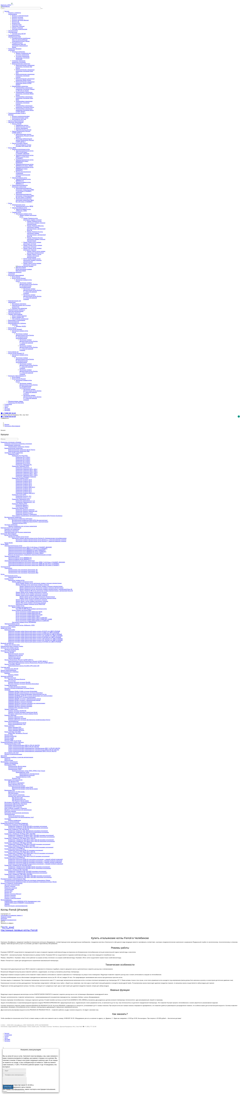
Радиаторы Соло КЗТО (19, 494)
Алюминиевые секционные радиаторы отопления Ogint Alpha (24, 98)
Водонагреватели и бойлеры (17, 323)
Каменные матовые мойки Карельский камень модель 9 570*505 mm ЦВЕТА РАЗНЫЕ (34, 641)
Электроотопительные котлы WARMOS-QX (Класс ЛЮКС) (24, 164)
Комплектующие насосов (23, 129)
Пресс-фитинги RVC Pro (15, 784)
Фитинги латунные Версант (20, 20)
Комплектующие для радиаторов (14, 301)
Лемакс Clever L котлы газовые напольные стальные (32, 601)
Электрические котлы (18, 204)
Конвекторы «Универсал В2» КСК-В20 (16, 870)
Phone (5, 1091)
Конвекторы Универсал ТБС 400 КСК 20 (16, 829)
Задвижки (7, 689)
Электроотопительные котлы (21, 149)
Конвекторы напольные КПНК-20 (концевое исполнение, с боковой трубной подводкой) (35, 861)
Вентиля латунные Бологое (16, 679)
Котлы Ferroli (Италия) (19, 278)
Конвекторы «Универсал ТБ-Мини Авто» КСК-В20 (19, 845)
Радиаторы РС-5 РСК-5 (23, 463)
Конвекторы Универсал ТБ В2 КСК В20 (16, 824)
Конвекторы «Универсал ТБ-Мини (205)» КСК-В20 (19, 833)
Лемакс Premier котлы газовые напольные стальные (32, 245)
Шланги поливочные (14, 820)
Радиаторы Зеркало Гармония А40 (26, 511)
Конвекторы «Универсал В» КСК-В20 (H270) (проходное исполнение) (29, 868)
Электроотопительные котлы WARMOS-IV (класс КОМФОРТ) (24, 168)
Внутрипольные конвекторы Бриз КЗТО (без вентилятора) (30, 520)
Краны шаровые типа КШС (12, 731)
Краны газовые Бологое (19, 315)
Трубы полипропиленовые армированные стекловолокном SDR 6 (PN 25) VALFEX (33, 749)
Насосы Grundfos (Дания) (20, 143)
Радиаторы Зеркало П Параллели (26, 514)
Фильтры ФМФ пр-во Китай (12, 740)
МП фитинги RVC (13, 781)
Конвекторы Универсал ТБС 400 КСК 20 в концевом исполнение (28, 830)
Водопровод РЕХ (9, 790)
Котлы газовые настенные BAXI (21, 610)
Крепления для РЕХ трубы (16, 791)
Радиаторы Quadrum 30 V (24, 488)
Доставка (7, 409)
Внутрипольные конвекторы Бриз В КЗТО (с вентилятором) (30, 521)
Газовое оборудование (15, 314)
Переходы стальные (18, 26)
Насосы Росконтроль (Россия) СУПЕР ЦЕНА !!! (21, 131)
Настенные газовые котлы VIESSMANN (24, 622)
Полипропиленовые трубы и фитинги (12, 742)
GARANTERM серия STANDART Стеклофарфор (19, 903)
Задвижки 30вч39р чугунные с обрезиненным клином (24, 698)
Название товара (6, 917)
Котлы (10, 203)
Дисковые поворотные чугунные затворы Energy (23, 713)
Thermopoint (8, 568)
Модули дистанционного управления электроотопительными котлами (23, 174)
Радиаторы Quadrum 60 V (24, 482)
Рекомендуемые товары (15, 401)
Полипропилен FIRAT (15, 769)
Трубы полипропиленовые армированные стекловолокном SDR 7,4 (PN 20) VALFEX (34, 748)
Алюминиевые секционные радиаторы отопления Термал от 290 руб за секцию (25, 89)
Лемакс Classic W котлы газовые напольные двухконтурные (38, 598)
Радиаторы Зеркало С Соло (24, 512)
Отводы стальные (17, 27)
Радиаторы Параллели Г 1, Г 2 (25, 500)
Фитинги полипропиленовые (21, 116)
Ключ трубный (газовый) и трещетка (15, 808)
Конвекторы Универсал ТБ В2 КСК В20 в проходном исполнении (28, 827)
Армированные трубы (22, 772)
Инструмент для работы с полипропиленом (17, 802)
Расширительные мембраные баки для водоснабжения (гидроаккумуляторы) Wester (21, 39)
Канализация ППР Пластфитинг (14, 805)
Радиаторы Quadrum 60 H (24, 485)
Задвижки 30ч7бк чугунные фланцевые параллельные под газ (27, 694)
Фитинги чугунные (17, 17)
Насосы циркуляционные (16, 120)
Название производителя (8, 920)
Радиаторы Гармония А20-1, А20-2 (26, 469)
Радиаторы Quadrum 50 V (24, 491)
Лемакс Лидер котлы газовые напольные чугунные (32, 242)
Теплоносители (13, 30)
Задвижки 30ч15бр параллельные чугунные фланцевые (25, 692)
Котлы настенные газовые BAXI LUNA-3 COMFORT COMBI (34, 619)
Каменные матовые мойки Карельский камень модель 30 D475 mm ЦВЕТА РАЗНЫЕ (34, 631)
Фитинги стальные (17, 18)
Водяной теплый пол (7, 643)
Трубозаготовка (16, 24)
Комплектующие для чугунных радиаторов (17, 532)
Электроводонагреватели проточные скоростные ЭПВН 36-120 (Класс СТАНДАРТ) (25, 195)
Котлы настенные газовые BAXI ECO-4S (28, 613)
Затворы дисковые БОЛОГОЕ (17, 710)
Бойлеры (15, 324)
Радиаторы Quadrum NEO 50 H (25, 487)
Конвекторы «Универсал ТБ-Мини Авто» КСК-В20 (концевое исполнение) (30, 847)
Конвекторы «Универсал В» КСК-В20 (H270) (18, 865)
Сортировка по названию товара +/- (12, 915)
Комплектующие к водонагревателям (15, 906)
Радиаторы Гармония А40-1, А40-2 (26, 473)
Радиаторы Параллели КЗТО (21, 499)
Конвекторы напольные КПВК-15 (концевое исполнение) (25, 850)
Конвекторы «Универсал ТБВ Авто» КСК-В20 (18, 842)
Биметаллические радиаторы (21, 63)
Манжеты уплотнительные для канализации (18, 809)
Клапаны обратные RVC (15, 716)
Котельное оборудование (16, 275)
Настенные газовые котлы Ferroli (18, 536)
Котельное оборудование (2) (17, 376)
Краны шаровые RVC (14, 727)
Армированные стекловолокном (29, 773)
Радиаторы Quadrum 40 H (24, 484)
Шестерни (4, 755)
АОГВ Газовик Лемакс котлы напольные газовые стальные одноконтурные (32, 260)
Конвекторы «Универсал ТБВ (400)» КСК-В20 (18, 874)
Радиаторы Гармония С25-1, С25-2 (27, 472)
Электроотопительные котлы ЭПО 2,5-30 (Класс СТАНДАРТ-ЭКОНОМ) (24, 152)
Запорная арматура (14, 312)
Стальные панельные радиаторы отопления (19, 61)
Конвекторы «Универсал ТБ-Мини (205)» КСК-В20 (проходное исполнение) (31, 836)
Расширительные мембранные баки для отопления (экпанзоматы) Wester (20, 45)
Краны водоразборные (11, 721)
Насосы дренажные (22, 128)
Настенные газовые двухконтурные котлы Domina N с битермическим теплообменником (29, 285)
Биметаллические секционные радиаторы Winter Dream (25, 79)
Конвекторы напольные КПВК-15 (14, 848)
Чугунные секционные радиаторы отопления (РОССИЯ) (22, 57)
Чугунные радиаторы (18, 51)
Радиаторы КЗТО (13, 454)
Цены (6, 407)
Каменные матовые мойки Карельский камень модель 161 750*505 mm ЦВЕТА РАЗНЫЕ (35, 640)
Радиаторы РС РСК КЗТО (16, 403)
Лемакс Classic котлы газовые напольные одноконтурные (36, 251)
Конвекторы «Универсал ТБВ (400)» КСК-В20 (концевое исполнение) (29, 876)
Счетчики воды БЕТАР (19, 33)
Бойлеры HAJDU (21, 326)
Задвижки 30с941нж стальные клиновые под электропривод (26, 703)
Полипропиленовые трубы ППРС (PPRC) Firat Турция (28, 770)
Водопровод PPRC (10, 764)
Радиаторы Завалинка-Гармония (26, 476)
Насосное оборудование (15, 122)
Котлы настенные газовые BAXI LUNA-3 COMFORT (31, 617)
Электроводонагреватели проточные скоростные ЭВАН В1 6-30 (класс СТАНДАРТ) (25, 200)
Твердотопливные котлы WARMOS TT (23, 182)
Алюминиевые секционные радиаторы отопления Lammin (24, 102)
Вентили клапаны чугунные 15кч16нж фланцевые (23, 683)
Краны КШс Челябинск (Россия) (18, 733)
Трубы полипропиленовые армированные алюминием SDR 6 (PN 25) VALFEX (32, 751)
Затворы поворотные (10, 709)
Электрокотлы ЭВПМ (14, 577)
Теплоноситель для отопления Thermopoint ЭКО (23, 572)
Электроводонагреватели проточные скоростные (20, 185)
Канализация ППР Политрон (13, 806)
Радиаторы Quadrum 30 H (24, 479)
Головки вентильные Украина (17, 686)
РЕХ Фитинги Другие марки (20, 800)
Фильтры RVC (8, 734)
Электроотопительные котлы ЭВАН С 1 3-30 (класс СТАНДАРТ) (24, 156)
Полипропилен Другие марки (17, 766)
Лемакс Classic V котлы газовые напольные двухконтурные (34, 255)
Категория (4, 918)
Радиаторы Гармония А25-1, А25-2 (26, 470)
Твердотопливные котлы (19, 177)
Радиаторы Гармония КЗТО (20, 466)
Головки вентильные (10, 685)
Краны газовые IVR (18, 317)
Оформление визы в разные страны (12, 646)
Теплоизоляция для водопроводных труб (21, 817)
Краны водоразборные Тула (17, 724)
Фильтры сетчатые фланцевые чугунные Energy (19, 688)
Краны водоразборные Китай (17, 722)
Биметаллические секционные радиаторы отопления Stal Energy (25, 66)
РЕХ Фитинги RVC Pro (19, 799)
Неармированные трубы (23, 776)
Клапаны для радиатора (19, 308)
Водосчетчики (8, 760)
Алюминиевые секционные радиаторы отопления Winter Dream (25, 93)
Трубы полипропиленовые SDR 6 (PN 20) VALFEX (23, 746)
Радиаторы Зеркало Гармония (25, 509)
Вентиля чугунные (10, 680)
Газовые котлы (16, 212)
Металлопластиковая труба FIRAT (22, 787)
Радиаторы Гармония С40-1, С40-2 (27, 475)
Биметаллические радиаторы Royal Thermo (21, 449)
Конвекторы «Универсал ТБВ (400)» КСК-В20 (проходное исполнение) (30, 877)
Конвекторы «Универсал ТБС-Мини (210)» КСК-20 (19, 838)
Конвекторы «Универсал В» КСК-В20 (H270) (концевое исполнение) (29, 867)
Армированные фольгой (27, 775)
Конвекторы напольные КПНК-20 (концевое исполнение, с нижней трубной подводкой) (35, 862)
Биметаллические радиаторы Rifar (19, 451)
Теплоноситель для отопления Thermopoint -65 (23, 569)
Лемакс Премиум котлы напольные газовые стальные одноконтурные (36, 222)
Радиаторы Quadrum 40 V (24, 490)
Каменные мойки (9, 629)
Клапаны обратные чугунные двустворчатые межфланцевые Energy (29, 719)
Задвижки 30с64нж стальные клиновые (20, 704)
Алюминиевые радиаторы (20, 86)
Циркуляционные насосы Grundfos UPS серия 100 (23, 145)
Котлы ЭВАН (12, 147)
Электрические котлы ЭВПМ (24, 206)
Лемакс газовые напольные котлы (22, 581)
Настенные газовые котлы (16, 605)
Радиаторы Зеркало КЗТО (20, 508)
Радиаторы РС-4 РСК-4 (23, 461)
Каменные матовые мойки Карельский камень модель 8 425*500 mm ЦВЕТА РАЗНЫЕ (34, 637)
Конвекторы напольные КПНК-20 (14, 858)
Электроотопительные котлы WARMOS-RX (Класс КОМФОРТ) (24, 161)
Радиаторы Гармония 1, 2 (24, 467)
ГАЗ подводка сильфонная (20, 318)
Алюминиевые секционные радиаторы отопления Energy (25, 106)
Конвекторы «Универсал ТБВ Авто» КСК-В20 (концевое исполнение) (29, 844)
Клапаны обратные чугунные (17, 718)
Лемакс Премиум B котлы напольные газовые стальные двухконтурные (36, 239)
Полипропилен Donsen (15, 767)
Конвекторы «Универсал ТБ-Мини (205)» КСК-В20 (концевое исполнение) (31, 835)
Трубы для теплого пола (12, 644)
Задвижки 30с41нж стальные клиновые (20, 701)
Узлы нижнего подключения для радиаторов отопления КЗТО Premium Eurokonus (37, 515)
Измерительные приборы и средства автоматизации (16, 310)
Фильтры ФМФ (8, 739)
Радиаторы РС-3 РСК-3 (23, 460)
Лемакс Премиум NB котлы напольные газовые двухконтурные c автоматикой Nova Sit (36, 228)
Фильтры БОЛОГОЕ (10, 736)
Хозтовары (7, 818)
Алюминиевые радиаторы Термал (18, 446)
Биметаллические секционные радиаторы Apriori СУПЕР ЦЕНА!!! (25, 83)
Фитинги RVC (16, 23)
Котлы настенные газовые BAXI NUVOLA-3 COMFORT (32, 620)
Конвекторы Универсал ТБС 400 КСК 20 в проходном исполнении (28, 832)
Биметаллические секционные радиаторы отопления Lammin (25, 75)
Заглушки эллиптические (19, 29)
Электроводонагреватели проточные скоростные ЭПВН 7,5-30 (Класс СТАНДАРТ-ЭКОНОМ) (25, 190)
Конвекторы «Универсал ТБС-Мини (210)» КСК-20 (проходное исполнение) (31, 841)
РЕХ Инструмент (13, 793)
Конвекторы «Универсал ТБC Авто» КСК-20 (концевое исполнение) (29, 856)
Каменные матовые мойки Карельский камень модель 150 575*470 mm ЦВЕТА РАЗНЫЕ (35, 638)
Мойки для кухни (6, 628)
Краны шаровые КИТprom (16, 730)
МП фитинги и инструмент (16, 782)
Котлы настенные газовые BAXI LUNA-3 (28, 616)
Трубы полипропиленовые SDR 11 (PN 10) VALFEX (24, 745)
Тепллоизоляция (9, 814)
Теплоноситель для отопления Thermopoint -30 (23, 571)
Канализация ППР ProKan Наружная (15, 803)
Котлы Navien (16, 276)
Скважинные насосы (22, 125)
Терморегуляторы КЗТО (19, 523)
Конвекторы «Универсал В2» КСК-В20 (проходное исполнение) (27, 873)
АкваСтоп (7, 758)
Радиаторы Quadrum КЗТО (20, 478)
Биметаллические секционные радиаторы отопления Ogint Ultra (25, 71)
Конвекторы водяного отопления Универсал (14, 823)
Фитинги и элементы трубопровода (14, 13)
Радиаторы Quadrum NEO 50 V (25, 493)
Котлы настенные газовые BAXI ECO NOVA (29, 611)
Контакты (7, 410)
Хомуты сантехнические (11, 821)
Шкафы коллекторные (11, 763)
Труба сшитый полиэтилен (16, 794)
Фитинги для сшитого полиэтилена (19, 796)
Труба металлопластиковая (16, 785)
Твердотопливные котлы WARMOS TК (23, 179)
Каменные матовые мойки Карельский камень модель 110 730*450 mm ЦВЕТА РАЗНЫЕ (35, 635)
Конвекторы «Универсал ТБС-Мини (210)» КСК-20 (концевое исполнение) (31, 839)
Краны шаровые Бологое (16, 728)
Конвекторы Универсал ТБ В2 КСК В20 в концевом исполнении (27, 826)
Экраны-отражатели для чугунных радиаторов (23, 53)
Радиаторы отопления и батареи (11, 442)
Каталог (6, 11)
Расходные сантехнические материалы (16, 812)
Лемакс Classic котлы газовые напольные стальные (32, 248)
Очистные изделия (10, 811)
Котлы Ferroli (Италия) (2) (16, 353)
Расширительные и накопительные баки (14, 35)
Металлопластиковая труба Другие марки (25, 788)
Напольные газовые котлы (24, 213)
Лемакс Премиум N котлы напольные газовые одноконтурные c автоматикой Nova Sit (36, 234)
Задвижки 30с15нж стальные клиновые (20, 706)
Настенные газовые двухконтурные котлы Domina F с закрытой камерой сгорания (32, 291)
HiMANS (6, 904)
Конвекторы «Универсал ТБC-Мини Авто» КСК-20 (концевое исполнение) (31, 853)
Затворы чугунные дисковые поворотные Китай (22, 712)
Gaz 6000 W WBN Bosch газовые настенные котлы (31, 608)
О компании (8, 404)
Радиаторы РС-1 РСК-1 (23, 457)
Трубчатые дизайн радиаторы (13, 452)
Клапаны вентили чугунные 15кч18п (19, 682)
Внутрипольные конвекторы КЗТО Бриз (20, 518)
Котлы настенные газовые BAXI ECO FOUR (29, 614)
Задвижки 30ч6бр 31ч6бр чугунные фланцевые (22, 691)
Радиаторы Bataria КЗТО (19, 503)
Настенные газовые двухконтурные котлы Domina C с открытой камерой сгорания (32, 297)
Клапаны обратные (10, 715)
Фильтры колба (9, 737)
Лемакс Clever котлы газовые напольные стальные (32, 263)
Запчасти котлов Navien (11, 649)
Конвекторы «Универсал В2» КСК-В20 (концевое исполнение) (27, 871)
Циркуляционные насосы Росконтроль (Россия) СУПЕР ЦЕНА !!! (25, 135)
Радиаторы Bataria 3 (22, 506)
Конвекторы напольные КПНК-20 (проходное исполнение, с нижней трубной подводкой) (35, 859)
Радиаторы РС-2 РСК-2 (23, 458)
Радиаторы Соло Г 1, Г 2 (23, 497)
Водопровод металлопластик (13, 779)
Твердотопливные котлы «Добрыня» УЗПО (23, 209)
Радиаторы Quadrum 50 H (24, 481)
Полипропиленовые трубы (20, 117)
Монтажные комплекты (19, 303)
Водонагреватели (13, 321)
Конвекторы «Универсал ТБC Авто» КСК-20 (17, 855)
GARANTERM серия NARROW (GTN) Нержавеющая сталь (22, 901)
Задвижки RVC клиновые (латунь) (18, 707)
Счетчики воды (12, 32)
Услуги (6, 406)
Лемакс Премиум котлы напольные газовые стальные (32, 218)
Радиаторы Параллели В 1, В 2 (25, 502)
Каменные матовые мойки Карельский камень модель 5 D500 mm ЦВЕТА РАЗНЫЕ (33, 632)
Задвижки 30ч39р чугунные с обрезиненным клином (24, 700)
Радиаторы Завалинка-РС (24, 464)
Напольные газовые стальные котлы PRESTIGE (30, 604)
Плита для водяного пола (16, 815)
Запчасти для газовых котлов (10, 647)
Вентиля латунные (10, 677)
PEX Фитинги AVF (17, 797)
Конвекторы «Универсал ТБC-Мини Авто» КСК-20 (19, 852)
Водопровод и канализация (16, 320)
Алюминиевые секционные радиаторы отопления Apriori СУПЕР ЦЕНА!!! (25, 110)
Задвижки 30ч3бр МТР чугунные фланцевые (22, 697)
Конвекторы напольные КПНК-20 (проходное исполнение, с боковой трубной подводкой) (35, 864)
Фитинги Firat (16, 778)
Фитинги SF (15, 21)
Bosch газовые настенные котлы (22, 607)
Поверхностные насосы (23, 126)
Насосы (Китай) (17, 123)
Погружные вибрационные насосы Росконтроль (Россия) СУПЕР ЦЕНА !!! (25, 140)
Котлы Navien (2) (13, 351)
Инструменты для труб (19, 119)
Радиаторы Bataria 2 (22, 505)
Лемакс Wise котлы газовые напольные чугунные (31, 602)
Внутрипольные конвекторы (13, 517)
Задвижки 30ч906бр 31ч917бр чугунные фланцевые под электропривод (30, 695)
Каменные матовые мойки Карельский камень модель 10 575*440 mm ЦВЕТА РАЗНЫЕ (35, 634)
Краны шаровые (9, 725)
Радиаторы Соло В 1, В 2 (23, 496)
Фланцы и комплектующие (20, 15)
